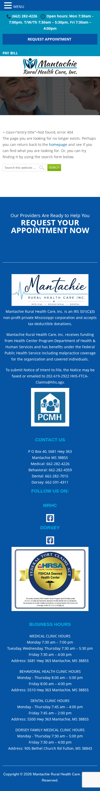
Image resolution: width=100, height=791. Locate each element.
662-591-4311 (56, 482)
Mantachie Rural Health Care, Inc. (50, 66)
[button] (8, 5)
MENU (18, 6)
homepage (58, 144)
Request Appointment (50, 39)
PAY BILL (10, 53)
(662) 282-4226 (24, 16)
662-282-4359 (60, 469)
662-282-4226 (57, 463)
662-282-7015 (56, 476)
